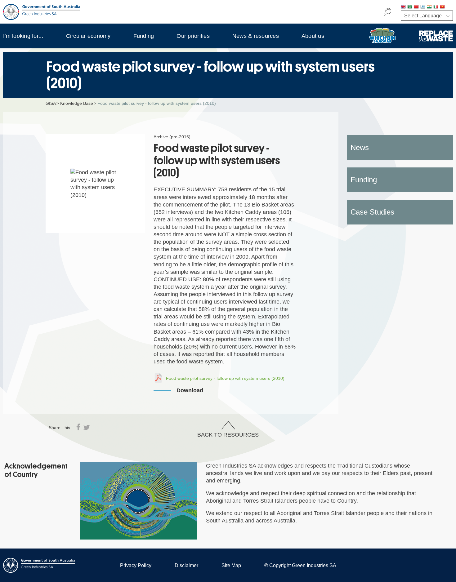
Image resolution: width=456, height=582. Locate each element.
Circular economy (88, 36)
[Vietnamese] (442, 7)
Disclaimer (186, 565)
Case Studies (372, 212)
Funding (143, 36)
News (360, 147)
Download (190, 390)
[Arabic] (409, 7)
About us (313, 36)
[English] (403, 7)
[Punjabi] (448, 7)
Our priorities (193, 36)
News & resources (255, 36)
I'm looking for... (23, 36)
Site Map (231, 565)
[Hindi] (429, 7)
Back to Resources (228, 435)
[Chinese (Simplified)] (416, 7)
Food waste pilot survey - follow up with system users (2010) (225, 378)
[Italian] (435, 7)
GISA (51, 103)
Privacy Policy (135, 565)
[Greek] (422, 7)
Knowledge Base (76, 103)
